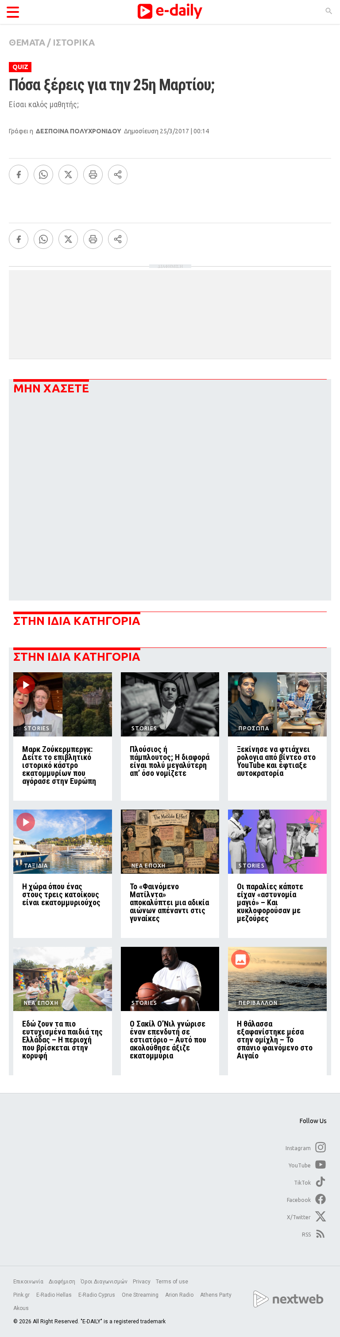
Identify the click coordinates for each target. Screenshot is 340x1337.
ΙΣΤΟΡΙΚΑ (73, 42)
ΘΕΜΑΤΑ (27, 42)
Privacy (142, 1282)
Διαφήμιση (62, 1282)
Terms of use (172, 1282)
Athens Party (216, 1295)
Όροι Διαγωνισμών (104, 1282)
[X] (68, 174)
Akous (21, 1308)
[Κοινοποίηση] (118, 174)
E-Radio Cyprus (97, 1295)
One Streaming (141, 1295)
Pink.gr (22, 1295)
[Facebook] (18, 174)
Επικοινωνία (28, 1282)
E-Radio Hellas (54, 1295)
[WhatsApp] (43, 174)
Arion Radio (180, 1295)
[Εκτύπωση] (93, 174)
